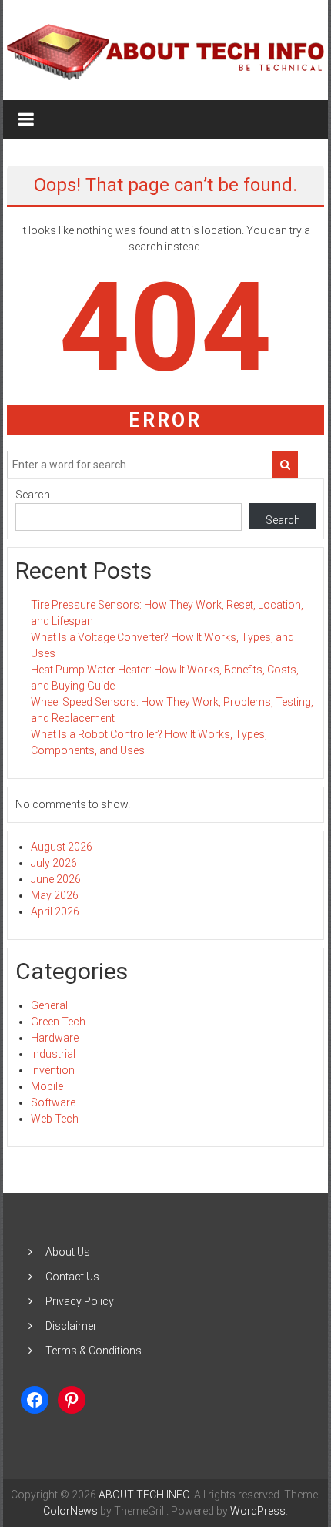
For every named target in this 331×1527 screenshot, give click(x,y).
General (49, 1005)
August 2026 (61, 847)
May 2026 (55, 895)
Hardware (55, 1038)
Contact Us (72, 1276)
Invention (53, 1070)
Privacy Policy (79, 1301)
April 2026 (55, 911)
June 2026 (56, 879)
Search (32, 494)
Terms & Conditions (93, 1350)
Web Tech (55, 1119)
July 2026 (54, 863)
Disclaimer (71, 1326)
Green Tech (58, 1021)
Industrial (53, 1054)
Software (53, 1102)
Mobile (47, 1086)
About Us (67, 1252)
